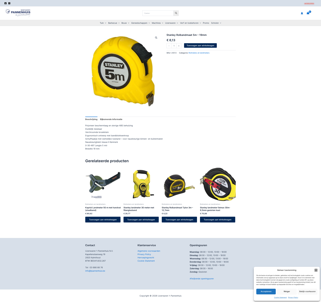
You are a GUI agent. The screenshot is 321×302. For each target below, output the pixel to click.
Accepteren (266, 291)
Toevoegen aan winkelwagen (200, 45)
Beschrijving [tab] (91, 119)
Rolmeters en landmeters (199, 53)
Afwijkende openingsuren (202, 278)
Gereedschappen (139, 23)
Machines (156, 23)
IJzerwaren (170, 23)
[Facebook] (5, 3)
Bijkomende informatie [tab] (111, 119)
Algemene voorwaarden (149, 251)
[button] (316, 270)
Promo (206, 23)
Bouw (124, 23)
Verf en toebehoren (189, 23)
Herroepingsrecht (146, 257)
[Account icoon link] (302, 13)
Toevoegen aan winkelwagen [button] (103, 219)
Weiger (287, 291)
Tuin (102, 23)
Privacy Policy (293, 297)
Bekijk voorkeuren (307, 291)
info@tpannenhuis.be (95, 271)
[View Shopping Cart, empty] (311, 13)
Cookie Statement (280, 297)
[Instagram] (9, 3)
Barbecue (112, 23)
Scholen (215, 23)
